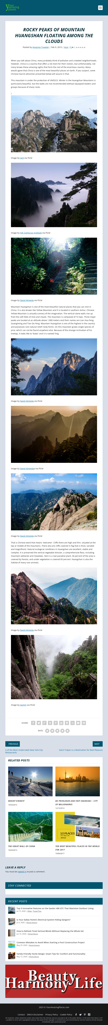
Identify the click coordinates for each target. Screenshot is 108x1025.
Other (29, 911)
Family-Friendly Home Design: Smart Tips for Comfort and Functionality (51, 953)
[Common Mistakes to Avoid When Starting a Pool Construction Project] (11, 944)
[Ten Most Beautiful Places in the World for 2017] (77, 827)
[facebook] (76, 1014)
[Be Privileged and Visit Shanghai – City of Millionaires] (77, 781)
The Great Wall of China (21, 846)
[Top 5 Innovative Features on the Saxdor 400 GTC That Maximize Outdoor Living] (11, 910)
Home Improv (31, 922)
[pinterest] (85, 1014)
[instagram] (89, 1014)
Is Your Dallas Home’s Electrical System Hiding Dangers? (43, 919)
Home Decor (33, 934)
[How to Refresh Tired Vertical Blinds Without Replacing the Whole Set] (11, 932)
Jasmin (23, 705)
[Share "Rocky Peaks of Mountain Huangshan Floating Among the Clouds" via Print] (84, 723)
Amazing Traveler (40, 47)
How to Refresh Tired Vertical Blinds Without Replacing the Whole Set (50, 931)
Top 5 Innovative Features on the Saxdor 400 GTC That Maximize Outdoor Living (55, 908)
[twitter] (80, 1014)
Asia (66, 47)
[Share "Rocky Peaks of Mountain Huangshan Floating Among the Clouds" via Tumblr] (50, 723)
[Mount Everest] (30, 781)
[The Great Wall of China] (30, 827)
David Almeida (27, 300)
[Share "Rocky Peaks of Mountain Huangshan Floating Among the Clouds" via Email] (78, 723)
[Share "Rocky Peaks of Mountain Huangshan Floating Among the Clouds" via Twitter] (39, 723)
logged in (22, 871)
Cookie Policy (66, 1014)
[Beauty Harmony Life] (54, 997)
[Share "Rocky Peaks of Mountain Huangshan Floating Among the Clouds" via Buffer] (67, 723)
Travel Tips (37, 911)
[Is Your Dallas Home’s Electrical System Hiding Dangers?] (11, 921)
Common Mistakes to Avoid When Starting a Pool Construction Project (51, 942)
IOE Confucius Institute (31, 232)
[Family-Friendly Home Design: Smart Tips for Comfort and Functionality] (11, 955)
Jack (22, 158)
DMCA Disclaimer (35, 1014)
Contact (21, 1014)
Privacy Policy (51, 1014)
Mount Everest (16, 801)
